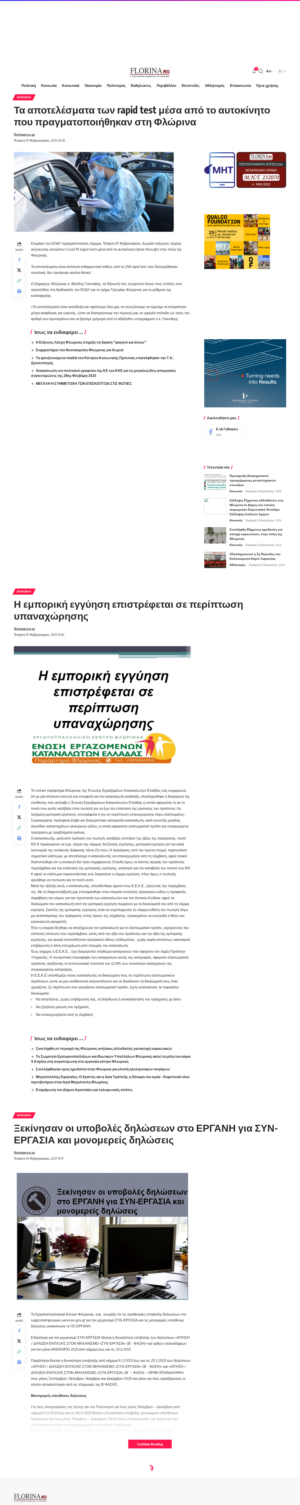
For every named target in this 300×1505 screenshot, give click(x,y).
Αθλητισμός (238, 565)
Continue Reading (150, 1444)
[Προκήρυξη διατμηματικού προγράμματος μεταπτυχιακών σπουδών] (215, 481)
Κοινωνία (24, 97)
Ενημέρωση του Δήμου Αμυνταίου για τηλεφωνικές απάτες (84, 1090)
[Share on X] (19, 270)
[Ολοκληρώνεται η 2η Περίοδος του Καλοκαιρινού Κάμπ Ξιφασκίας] (215, 560)
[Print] (19, 291)
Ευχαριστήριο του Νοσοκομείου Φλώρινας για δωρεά (79, 350)
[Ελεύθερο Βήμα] (150, 71)
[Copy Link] (19, 280)
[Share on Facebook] (19, 259)
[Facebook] (224, 431)
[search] (260, 71)
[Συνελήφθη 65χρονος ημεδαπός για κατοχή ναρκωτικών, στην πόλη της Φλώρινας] (215, 535)
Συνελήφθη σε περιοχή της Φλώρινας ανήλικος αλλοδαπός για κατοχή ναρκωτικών (104, 1048)
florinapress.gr (24, 134)
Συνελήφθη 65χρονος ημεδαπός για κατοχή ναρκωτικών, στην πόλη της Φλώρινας (256, 534)
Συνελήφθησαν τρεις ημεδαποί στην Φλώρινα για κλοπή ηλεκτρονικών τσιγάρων (103, 1069)
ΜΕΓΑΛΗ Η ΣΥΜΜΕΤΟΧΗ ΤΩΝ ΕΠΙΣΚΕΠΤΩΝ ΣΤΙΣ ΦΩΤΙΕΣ (84, 383)
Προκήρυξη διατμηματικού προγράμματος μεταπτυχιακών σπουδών (253, 480)
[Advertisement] (132, 30)
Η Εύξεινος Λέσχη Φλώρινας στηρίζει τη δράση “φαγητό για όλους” (91, 342)
